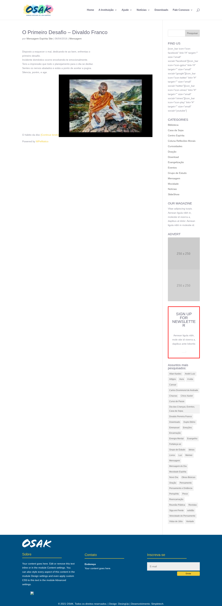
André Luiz (190, 374)
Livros (172, 455)
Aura (181, 379)
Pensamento (186, 483)
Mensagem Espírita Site (40, 38)
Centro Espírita (176, 135)
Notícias (142, 10)
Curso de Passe (176, 401)
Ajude (125, 10)
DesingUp (123, 603)
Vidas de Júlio (176, 521)
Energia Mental (176, 438)
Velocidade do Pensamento (182, 516)
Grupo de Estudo (177, 173)
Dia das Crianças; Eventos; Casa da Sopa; (182, 409)
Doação (172, 151)
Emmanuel (174, 427)
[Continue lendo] (50, 134)
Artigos (172, 379)
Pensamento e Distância (180, 488)
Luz (180, 455)
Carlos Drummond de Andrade (183, 390)
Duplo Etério (189, 422)
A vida (190, 379)
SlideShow (173, 194)
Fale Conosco (181, 10)
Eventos (172, 167)
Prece (185, 494)
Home (90, 10)
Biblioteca (173, 124)
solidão (190, 510)
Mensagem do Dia (178, 466)
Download (173, 157)
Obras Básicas (188, 477)
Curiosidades (175, 146)
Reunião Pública (177, 505)
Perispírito (174, 494)
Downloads (161, 10)
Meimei (188, 455)
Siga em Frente (176, 510)
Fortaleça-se (175, 444)
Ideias (191, 449)
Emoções (187, 427)
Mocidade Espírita (177, 472)
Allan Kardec (175, 374)
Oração (172, 483)
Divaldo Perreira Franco (180, 416)
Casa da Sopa (175, 130)
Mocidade (173, 183)
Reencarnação (176, 499)
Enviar (188, 573)
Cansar (172, 385)
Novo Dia (173, 477)
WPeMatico (42, 141)
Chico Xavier (187, 396)
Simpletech (157, 603)
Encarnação (175, 433)
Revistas (193, 505)
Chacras (173, 396)
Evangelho (192, 438)
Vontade (190, 521)
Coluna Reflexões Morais (181, 140)
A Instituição (106, 10)
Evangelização (176, 162)
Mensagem (75, 38)
